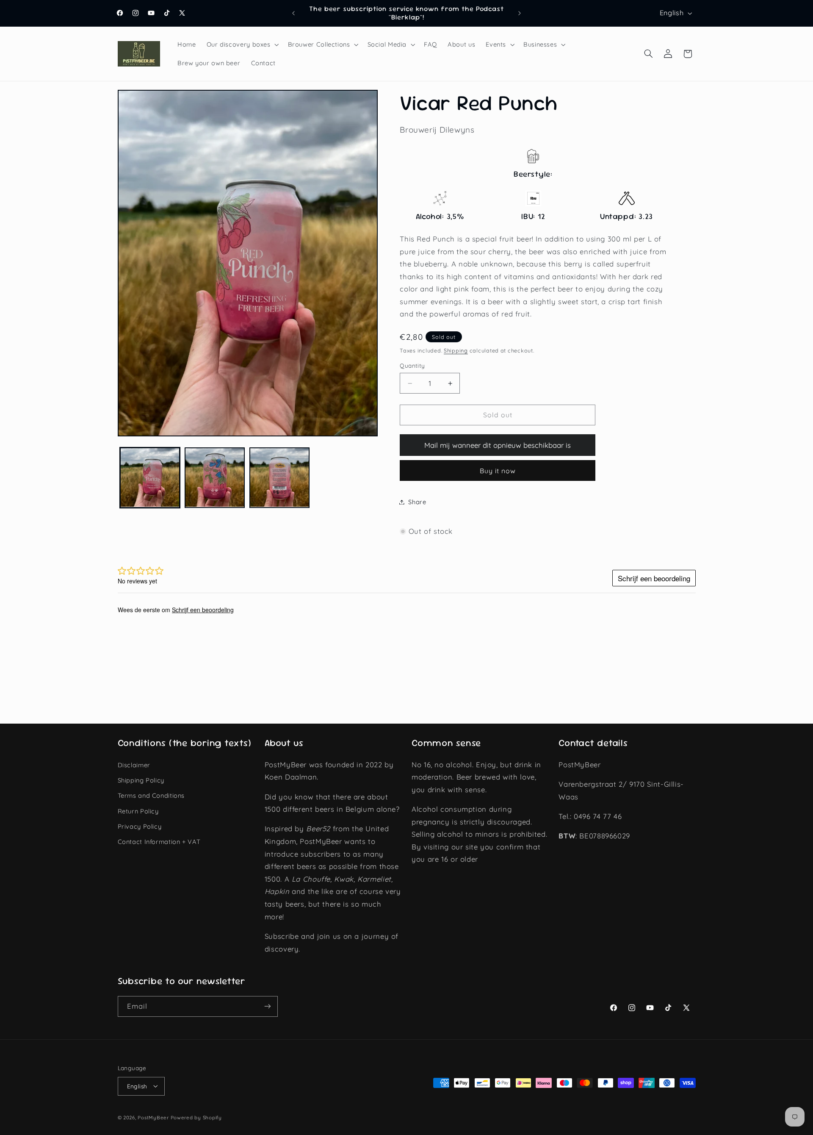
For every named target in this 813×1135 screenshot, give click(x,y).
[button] (241, 44)
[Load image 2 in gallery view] (215, 477)
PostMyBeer (153, 1117)
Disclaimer (134, 764)
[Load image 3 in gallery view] (279, 477)
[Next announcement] (519, 13)
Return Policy (138, 811)
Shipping (456, 350)
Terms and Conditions (151, 795)
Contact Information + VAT (159, 842)
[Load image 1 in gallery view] (150, 477)
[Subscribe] (267, 1006)
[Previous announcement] (293, 13)
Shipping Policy (141, 780)
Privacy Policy (140, 826)
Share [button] (417, 502)
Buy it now (498, 470)
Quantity (412, 365)
